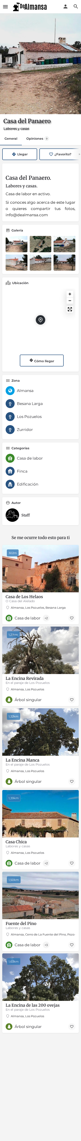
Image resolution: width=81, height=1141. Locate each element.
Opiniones (36, 139)
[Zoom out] (70, 300)
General (10, 139)
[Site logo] (30, 6)
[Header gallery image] (40, 63)
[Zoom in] (70, 294)
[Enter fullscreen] (70, 309)
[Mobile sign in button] (65, 6)
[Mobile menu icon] (5, 6)
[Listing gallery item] (16, 244)
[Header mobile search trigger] (76, 6)
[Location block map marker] (40, 320)
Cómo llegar (43, 361)
